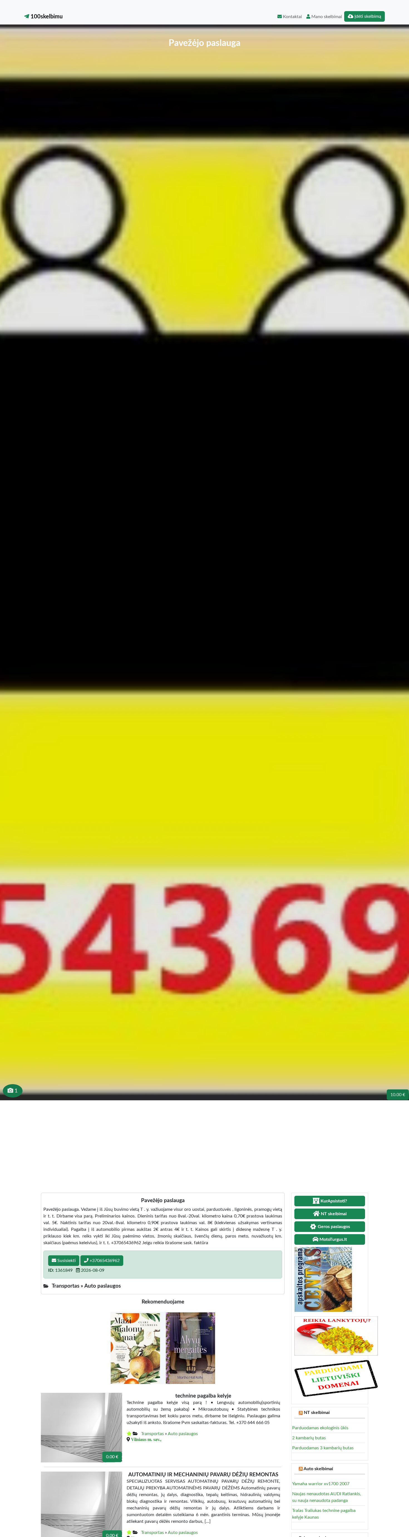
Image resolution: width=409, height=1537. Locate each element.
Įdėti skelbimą (367, 16)
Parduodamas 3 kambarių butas (323, 1448)
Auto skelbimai (318, 1469)
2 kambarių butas (309, 1438)
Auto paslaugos (183, 1434)
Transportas (152, 1434)
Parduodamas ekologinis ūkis (320, 1428)
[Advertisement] (204, 1142)
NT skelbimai (317, 1412)
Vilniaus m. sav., (146, 1439)
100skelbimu (46, 16)
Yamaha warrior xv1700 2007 (320, 1484)
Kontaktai (292, 16)
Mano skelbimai (326, 16)
